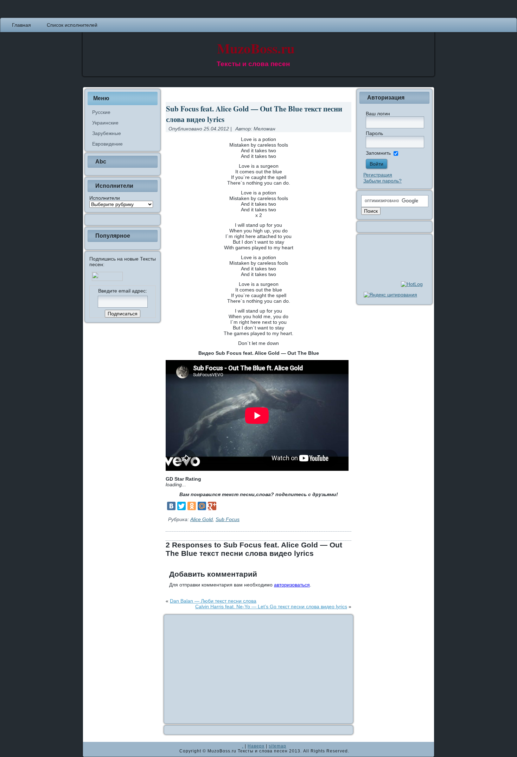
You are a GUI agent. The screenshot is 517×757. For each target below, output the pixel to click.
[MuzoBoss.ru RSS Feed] (90, 749)
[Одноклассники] (191, 506)
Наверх (256, 746)
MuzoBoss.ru (256, 48)
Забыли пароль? (382, 181)
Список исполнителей (72, 25)
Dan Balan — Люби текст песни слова (213, 601)
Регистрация (377, 175)
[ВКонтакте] (171, 506)
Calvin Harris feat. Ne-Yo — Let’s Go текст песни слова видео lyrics (271, 606)
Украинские (105, 123)
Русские (101, 112)
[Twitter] (181, 506)
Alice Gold (201, 519)
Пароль (374, 133)
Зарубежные (106, 133)
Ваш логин (378, 113)
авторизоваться (292, 585)
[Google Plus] (212, 506)
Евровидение (107, 144)
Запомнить (378, 153)
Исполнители (104, 198)
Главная (21, 25)
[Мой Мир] (202, 506)
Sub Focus (228, 519)
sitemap (277, 746)
